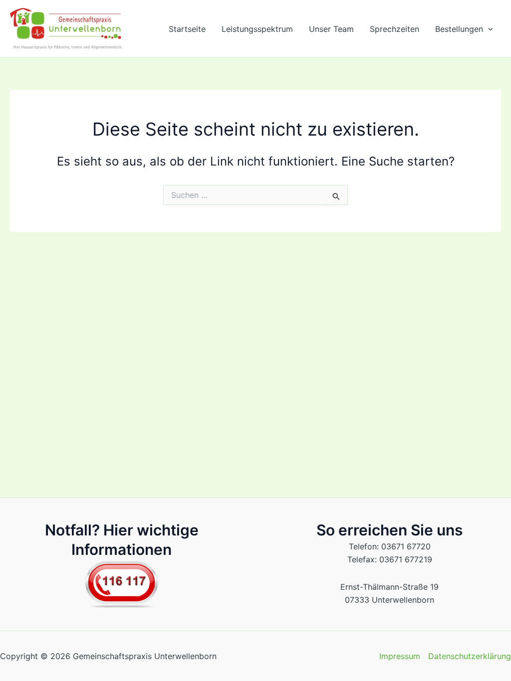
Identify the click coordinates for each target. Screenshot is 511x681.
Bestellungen (459, 29)
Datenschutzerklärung (469, 656)
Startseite (187, 29)
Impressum (399, 656)
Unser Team (331, 29)
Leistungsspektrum (257, 29)
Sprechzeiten (394, 29)
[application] (488, 29)
